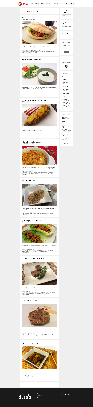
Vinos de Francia (66, 105)
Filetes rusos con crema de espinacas (33, 258)
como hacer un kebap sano (34, 51)
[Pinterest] (66, 4)
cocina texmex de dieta (34, 250)
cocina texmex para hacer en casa (43, 250)
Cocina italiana (65, 90)
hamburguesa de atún (25, 335)
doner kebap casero (49, 51)
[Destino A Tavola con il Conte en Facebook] (66, 27)
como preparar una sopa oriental (39, 376)
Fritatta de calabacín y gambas (43, 172)
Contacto (64, 79)
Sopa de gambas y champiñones (35, 377)
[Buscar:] (66, 15)
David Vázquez (65, 117)
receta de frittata (27, 173)
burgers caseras (25, 292)
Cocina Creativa (28, 50)
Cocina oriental (65, 92)
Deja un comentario (26, 53)
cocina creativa (39, 213)
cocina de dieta (31, 292)
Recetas (42, 3)
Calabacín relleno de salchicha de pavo (34, 100)
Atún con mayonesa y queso (30, 180)
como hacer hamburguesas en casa (45, 292)
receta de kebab (27, 52)
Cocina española (66, 89)
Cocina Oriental (33, 50)
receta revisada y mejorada (48, 173)
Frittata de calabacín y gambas (31, 142)
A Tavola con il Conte (26, 250)
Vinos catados (48, 3)
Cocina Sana (39, 50)
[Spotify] (74, 4)
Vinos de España (66, 100)
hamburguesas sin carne (41, 335)
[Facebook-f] (62, 4)
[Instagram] (69, 4)
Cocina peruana (66, 93)
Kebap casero (26, 18)
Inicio (32, 3)
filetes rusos (39, 293)
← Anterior (24, 384)
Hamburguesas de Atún (29, 300)
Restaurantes (55, 3)
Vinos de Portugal (66, 103)
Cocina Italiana (28, 171)
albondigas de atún (26, 334)
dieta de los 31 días (42, 51)
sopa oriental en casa (44, 377)
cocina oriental (25, 376)
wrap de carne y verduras (43, 251)
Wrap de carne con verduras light (32, 220)
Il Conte (64, 77)
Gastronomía (37, 3)
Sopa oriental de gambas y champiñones (34, 343)
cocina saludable (36, 292)
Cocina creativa (66, 97)
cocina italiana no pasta (26, 172)
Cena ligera (34, 213)
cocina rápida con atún (45, 213)
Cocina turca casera (26, 51)
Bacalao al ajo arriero (66, 118)
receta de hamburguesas (45, 293)
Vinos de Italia (65, 102)
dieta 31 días (27, 293)
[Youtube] (71, 4)
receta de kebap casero (34, 52)
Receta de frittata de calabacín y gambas (37, 173)
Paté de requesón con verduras (31, 59)
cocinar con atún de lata (39, 334)
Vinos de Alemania (66, 106)
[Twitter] (64, 4)
